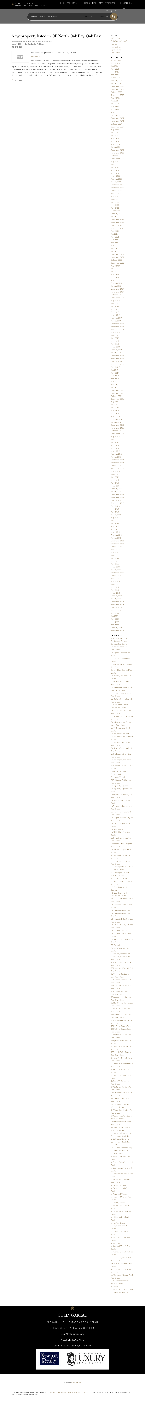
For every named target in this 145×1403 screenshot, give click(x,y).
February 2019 (116, 318)
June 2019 (115, 306)
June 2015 (115, 442)
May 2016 (115, 410)
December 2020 (117, 254)
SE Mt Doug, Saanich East (121, 1026)
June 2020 (115, 271)
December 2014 (117, 460)
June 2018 (115, 338)
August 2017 (115, 367)
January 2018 (116, 352)
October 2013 (116, 500)
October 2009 (116, 607)
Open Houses (116, 50)
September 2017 (117, 364)
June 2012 (115, 523)
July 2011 (114, 555)
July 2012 (114, 520)
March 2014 (115, 486)
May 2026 (115, 72)
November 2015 (117, 428)
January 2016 (116, 422)
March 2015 (115, 451)
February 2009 (116, 628)
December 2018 (117, 323)
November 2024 (117, 121)
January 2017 (116, 387)
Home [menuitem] (61, 3)
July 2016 (114, 405)
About (126, 9)
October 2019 (116, 295)
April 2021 (115, 242)
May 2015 (115, 445)
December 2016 (117, 390)
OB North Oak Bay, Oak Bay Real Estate (31, 44)
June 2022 (115, 202)
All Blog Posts (116, 38)
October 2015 (116, 431)
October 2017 (116, 361)
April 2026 (115, 75)
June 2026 (115, 69)
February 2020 (116, 283)
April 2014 (115, 483)
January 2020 (116, 286)
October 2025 (116, 92)
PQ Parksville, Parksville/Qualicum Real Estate (120, 948)
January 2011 (116, 570)
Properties (72, 3)
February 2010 (116, 596)
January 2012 (116, 538)
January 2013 (116, 515)
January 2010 (116, 599)
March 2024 (115, 144)
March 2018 (115, 347)
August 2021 (115, 231)
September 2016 (117, 399)
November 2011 (117, 544)
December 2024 (117, 118)
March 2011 (115, 567)
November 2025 (117, 89)
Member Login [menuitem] (125, 3)
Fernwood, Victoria (118, 777)
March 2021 (115, 245)
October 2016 (116, 396)
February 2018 (116, 350)
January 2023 (116, 182)
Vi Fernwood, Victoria (119, 1194)
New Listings (116, 47)
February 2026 (116, 80)
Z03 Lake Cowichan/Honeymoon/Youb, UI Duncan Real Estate (122, 1289)
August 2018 (115, 332)
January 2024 (116, 147)
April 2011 (115, 564)
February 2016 (116, 419)
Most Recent (116, 60)
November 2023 (117, 153)
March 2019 (115, 315)
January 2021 (116, 251)
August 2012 (115, 517)
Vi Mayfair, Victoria (118, 1223)
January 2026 (116, 83)
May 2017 (115, 376)
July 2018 (114, 335)
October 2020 (116, 260)
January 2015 (116, 457)
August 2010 (115, 581)
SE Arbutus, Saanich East (120, 953)
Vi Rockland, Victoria (118, 1243)
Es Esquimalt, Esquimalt (120, 733)
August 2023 (115, 161)
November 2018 (117, 326)
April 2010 (115, 590)
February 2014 (116, 488)
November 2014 (117, 462)
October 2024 (116, 124)
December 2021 (117, 219)
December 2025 (117, 86)
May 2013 (115, 509)
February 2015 (116, 454)
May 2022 (115, 205)
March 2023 (115, 176)
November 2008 (117, 630)
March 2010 (115, 593)
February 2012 (116, 535)
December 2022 (117, 185)
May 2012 (115, 526)
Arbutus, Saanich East (119, 638)
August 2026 (115, 63)
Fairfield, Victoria (117, 774)
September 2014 (117, 468)
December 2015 (117, 425)
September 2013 (117, 503)
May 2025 (115, 106)
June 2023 (115, 167)
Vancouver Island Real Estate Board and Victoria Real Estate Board (70, 1392)
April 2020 (115, 277)
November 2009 (117, 604)
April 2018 (115, 344)
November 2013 (117, 497)
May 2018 (115, 341)
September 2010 (117, 578)
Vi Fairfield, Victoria (118, 1185)
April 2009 (115, 625)
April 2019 (115, 312)
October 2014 (116, 465)
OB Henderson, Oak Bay (120, 910)
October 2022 (116, 190)
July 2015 (114, 439)
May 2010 (115, 587)
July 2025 (114, 101)
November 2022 (117, 188)
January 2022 (116, 216)
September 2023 (117, 159)
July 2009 (114, 616)
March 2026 (115, 77)
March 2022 (115, 211)
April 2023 (115, 173)
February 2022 (116, 214)
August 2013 (115, 506)
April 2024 (115, 141)
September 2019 (117, 297)
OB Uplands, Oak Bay (119, 930)
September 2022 (117, 193)
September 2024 (117, 127)
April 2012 (115, 529)
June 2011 (115, 558)
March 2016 (115, 416)
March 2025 (115, 112)
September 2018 (117, 329)
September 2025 (117, 95)
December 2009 (117, 601)
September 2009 (117, 610)
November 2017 (117, 358)
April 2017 (115, 379)
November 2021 (117, 222)
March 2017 (115, 381)
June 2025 (115, 103)
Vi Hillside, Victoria (118, 1202)
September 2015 (117, 434)
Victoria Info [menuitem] (89, 3)
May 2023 (115, 170)
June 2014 (115, 477)
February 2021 (116, 248)
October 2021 (116, 225)
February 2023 (116, 179)
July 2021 (114, 234)
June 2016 (115, 408)
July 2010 (114, 584)
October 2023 (116, 156)
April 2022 (115, 208)
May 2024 (115, 138)
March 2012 (115, 532)
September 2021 (117, 228)
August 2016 (115, 402)
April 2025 (115, 109)
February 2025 (116, 115)
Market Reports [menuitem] (107, 3)
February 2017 (116, 384)
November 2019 (117, 292)
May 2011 (115, 561)
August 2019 (115, 300)
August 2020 (115, 266)
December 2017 (117, 355)
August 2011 (115, 552)
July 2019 (114, 303)
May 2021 (115, 240)
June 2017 (115, 373)
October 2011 (116, 546)
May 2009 (115, 622)
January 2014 (116, 491)
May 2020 (115, 274)
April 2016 (115, 413)
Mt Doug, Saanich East (119, 878)
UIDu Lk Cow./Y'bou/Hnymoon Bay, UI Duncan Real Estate (121, 1147)
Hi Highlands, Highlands (120, 786)
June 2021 (115, 237)
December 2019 (117, 289)
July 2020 (114, 269)
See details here (36, 57)
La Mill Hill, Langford (118, 829)
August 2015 (115, 436)
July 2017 (114, 370)
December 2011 (117, 541)
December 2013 (117, 494)
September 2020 (117, 263)
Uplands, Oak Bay (117, 1153)
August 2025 (115, 98)
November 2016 (117, 393)
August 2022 (115, 196)
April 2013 (115, 512)
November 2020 (117, 257)
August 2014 (115, 471)
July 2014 (114, 474)
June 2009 (115, 619)
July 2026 (114, 66)
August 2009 (115, 613)
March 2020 (115, 280)
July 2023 (114, 164)
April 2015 (115, 448)
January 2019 (116, 321)
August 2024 (115, 130)
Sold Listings (115, 52)
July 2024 (114, 132)
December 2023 (117, 150)
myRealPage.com (76, 1383)
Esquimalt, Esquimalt (119, 771)
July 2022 (114, 199)
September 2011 (117, 549)
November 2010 (117, 573)
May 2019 (115, 309)
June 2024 (115, 135)
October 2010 (116, 575)
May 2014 (115, 480)
